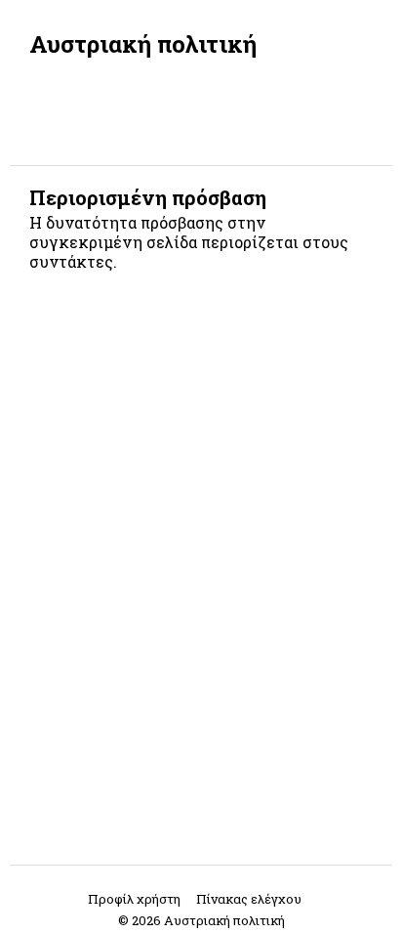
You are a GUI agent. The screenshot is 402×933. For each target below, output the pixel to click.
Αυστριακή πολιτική (143, 44)
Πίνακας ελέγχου (249, 899)
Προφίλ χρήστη (134, 899)
